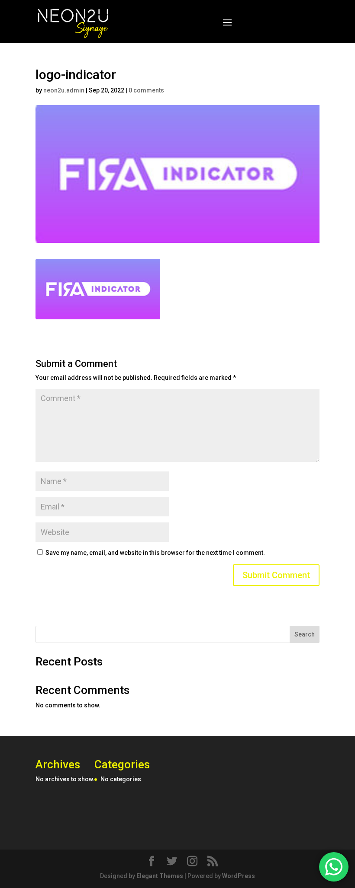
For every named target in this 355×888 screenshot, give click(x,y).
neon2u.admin (63, 90)
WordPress (238, 875)
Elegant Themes (159, 875)
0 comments (146, 90)
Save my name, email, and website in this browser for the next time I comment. (155, 552)
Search (304, 634)
